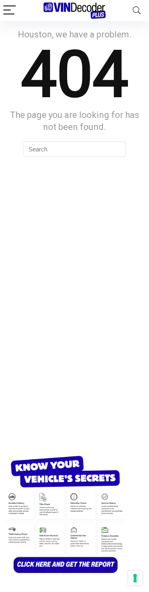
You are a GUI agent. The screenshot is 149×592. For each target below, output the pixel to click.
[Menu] (9, 10)
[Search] (136, 10)
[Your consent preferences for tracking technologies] (135, 578)
